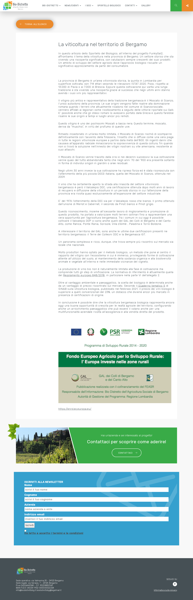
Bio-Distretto (50, 5)
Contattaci (125, 453)
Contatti (130, 5)
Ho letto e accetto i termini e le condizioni (53, 533)
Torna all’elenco (36, 24)
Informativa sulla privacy (165, 590)
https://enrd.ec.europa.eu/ (74, 408)
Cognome (30, 494)
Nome (28, 485)
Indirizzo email (34, 514)
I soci (88, 5)
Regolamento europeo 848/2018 (84, 275)
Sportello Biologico (109, 5)
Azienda (29, 504)
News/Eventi (72, 5)
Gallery (146, 5)
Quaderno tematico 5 (151, 285)
